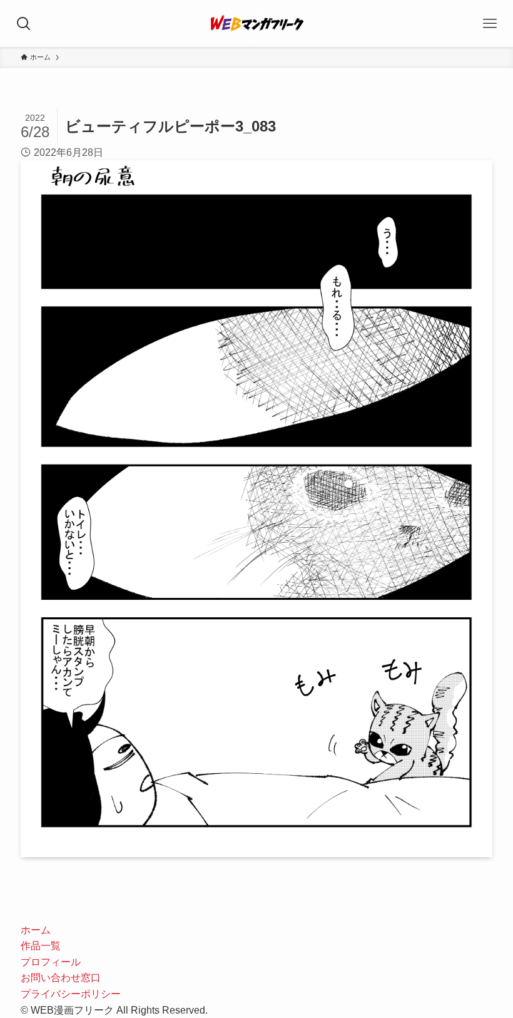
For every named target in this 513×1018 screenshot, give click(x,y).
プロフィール (51, 962)
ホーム (36, 930)
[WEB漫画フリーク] (256, 23)
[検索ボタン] (23, 23)
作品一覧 (41, 945)
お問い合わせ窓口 (61, 977)
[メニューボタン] (489, 23)
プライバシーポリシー (71, 994)
